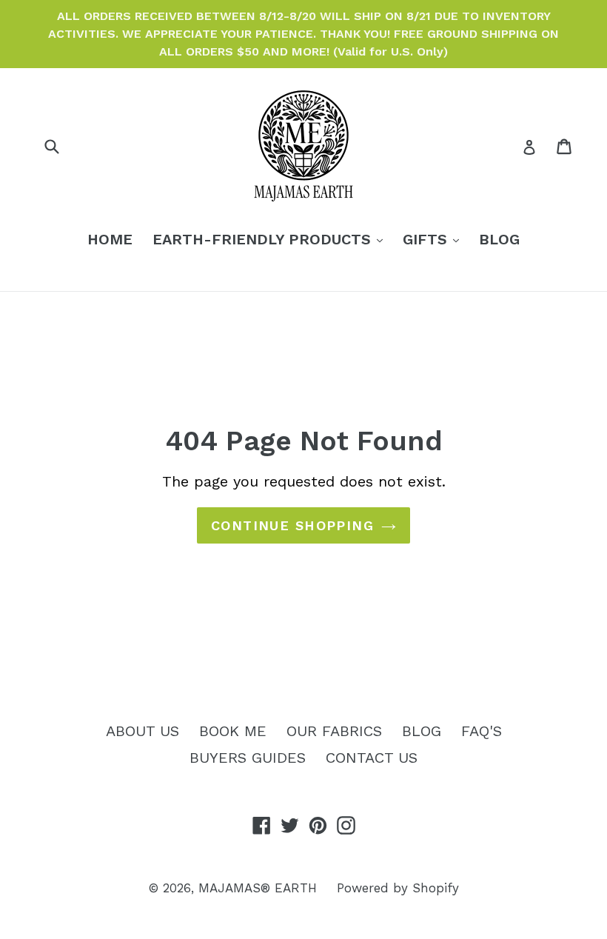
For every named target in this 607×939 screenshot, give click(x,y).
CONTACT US (371, 757)
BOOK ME (232, 731)
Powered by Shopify (398, 887)
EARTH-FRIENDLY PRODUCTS (271, 239)
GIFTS (434, 239)
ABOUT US (142, 731)
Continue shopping (292, 525)
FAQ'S (481, 731)
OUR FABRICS (334, 731)
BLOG (499, 239)
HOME (110, 239)
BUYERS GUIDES (248, 757)
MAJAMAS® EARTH (257, 887)
